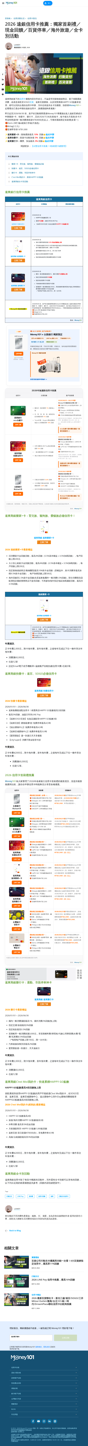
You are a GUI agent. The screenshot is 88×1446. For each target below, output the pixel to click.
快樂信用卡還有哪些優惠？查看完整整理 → (70, 464)
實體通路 (35, 1257)
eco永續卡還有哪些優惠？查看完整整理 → (70, 430)
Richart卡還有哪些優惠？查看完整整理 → (70, 497)
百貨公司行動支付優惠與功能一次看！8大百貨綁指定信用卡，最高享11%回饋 (57, 1262)
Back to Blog (15, 1230)
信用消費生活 (19, 18)
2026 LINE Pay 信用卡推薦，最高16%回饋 (53, 1279)
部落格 (8, 18)
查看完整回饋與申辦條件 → (38, 379)
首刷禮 (31, 1196)
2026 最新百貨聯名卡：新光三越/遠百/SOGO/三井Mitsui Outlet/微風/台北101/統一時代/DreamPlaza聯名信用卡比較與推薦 (57, 1301)
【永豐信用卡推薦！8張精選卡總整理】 (49, 146)
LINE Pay (20, 1196)
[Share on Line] (2, 94)
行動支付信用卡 (63, 1196)
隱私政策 (29, 1430)
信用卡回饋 (41, 1196)
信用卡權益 (36, 1294)
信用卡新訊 (32, 18)
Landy (17, 45)
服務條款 (22, 1430)
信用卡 (22, 98)
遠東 (52, 1196)
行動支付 (9, 1196)
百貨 (31, 102)
